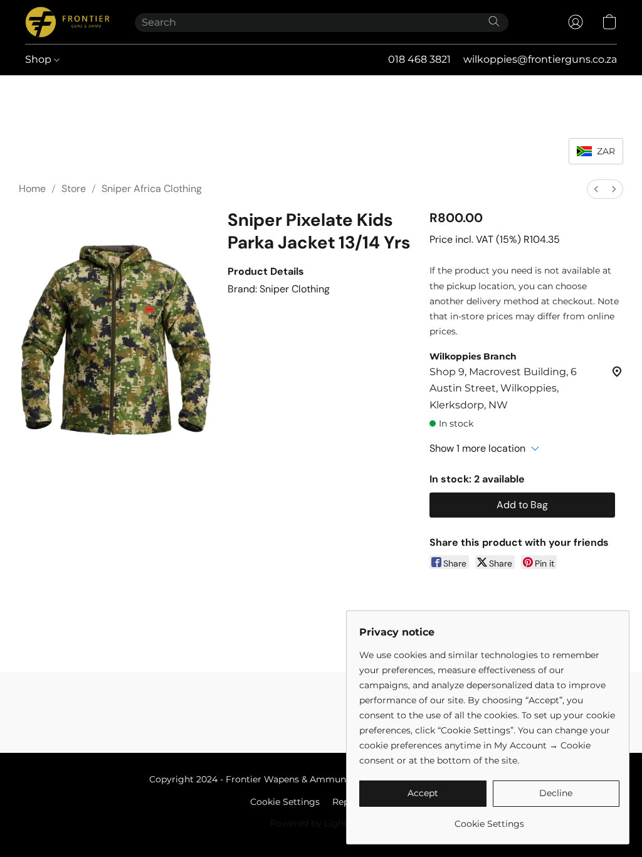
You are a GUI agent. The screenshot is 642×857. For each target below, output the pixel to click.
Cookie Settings (285, 801)
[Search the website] (494, 21)
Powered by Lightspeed (321, 823)
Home (32, 188)
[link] (489, 819)
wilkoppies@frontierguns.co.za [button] (540, 59)
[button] (67, 22)
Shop (39, 59)
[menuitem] (596, 189)
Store (73, 188)
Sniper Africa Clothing (152, 188)
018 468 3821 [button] (419, 59)
